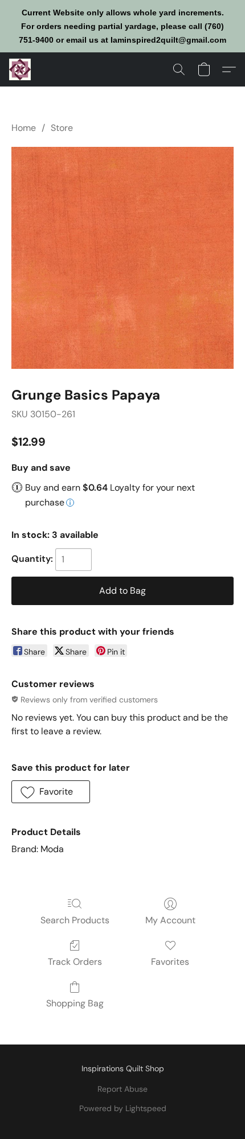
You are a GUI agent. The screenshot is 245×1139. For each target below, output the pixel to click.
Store (62, 128)
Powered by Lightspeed (122, 1108)
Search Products (74, 920)
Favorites (170, 962)
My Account (170, 920)
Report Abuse (122, 1089)
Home (23, 128)
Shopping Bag (75, 1003)
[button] (20, 69)
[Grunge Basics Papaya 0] (122, 258)
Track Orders (75, 962)
